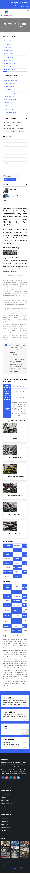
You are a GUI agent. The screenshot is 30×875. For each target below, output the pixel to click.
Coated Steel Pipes (10, 112)
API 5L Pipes (7, 106)
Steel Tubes (22, 131)
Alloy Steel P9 (8, 47)
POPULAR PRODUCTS (9, 118)
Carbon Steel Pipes (10, 83)
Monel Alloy (5, 818)
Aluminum (5, 810)
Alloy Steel (7, 41)
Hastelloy (4, 831)
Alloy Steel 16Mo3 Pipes (10, 36)
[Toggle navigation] (28, 10)
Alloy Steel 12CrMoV (10, 63)
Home (7, 27)
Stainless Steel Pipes (10, 80)
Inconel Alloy (5, 821)
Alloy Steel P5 (8, 44)
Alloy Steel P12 (8, 54)
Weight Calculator (16, 190)
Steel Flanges (7, 125)
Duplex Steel (5, 800)
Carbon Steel (5, 807)
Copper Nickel (6, 827)
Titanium (4, 834)
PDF (5, 200)
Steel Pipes (6, 122)
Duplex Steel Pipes (10, 96)
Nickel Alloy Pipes (9, 90)
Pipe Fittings (20, 128)
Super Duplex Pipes (10, 99)
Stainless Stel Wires (17, 122)
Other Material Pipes (10, 75)
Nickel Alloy (5, 824)
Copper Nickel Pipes (10, 93)
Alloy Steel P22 (8, 57)
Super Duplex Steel (7, 803)
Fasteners (6, 131)
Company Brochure (16, 196)
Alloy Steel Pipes (9, 86)
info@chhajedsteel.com (9, 728)
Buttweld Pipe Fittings (9, 128)
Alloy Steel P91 (8, 60)
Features (6, 184)
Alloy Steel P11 (8, 51)
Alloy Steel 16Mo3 (9, 70)
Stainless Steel (6, 794)
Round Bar (15, 125)
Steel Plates (14, 131)
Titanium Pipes (8, 103)
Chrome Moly (8, 67)
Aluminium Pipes (9, 109)
